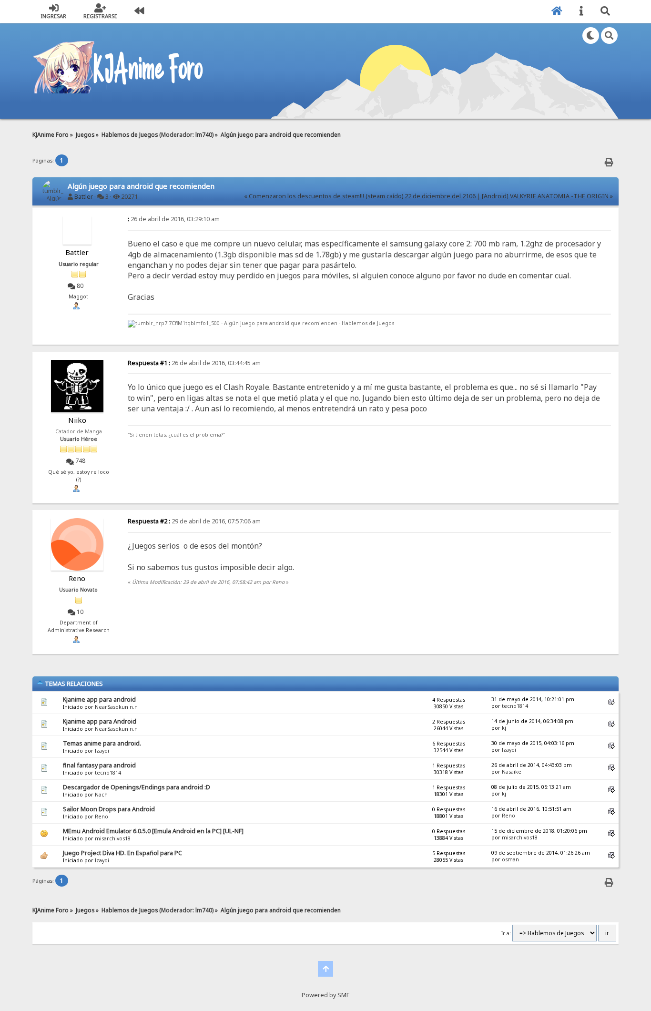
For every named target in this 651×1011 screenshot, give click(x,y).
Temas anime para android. (102, 743)
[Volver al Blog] (139, 11)
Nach (101, 794)
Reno (77, 578)
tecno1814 (515, 706)
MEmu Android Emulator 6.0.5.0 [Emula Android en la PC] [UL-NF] (153, 831)
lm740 (203, 134)
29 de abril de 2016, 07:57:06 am (194, 521)
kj (504, 728)
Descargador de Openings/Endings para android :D (136, 787)
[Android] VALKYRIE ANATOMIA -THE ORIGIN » (547, 196)
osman (510, 859)
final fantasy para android (99, 765)
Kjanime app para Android (99, 721)
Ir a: (506, 933)
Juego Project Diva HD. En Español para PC (122, 853)
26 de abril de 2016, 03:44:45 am (194, 363)
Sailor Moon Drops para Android (109, 809)
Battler (83, 197)
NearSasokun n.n (116, 707)
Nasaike (511, 771)
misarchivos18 (113, 838)
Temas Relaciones (73, 683)
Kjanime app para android (99, 699)
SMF (343, 995)
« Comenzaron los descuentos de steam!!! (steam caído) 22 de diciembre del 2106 (360, 196)
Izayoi (102, 750)
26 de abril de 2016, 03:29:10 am (174, 219)
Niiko (77, 420)
